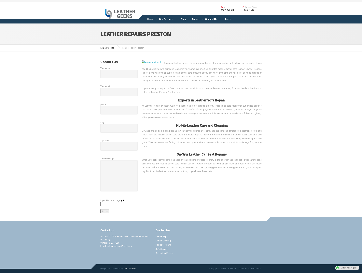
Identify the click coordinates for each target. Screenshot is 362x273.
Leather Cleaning (163, 241)
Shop (183, 19)
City (102, 122)
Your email (105, 86)
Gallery (196, 19)
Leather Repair (162, 236)
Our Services (166, 19)
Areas (228, 19)
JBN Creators (129, 268)
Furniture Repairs (163, 245)
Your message (107, 159)
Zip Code (104, 141)
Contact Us (211, 19)
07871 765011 (115, 243)
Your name (105, 68)
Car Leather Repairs (164, 253)
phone (103, 104)
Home (150, 19)
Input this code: (107, 200)
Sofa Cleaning (162, 249)
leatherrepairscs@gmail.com (119, 246)
